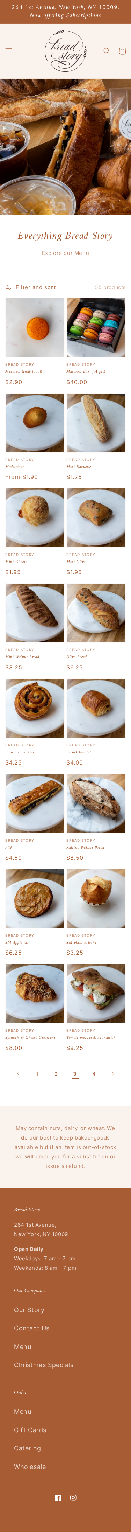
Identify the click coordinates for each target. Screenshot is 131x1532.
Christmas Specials (44, 1365)
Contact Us (32, 1328)
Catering (27, 1448)
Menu (22, 1346)
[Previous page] (18, 1073)
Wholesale (30, 1466)
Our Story (29, 1310)
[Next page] (113, 1073)
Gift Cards (30, 1430)
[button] (8, 51)
